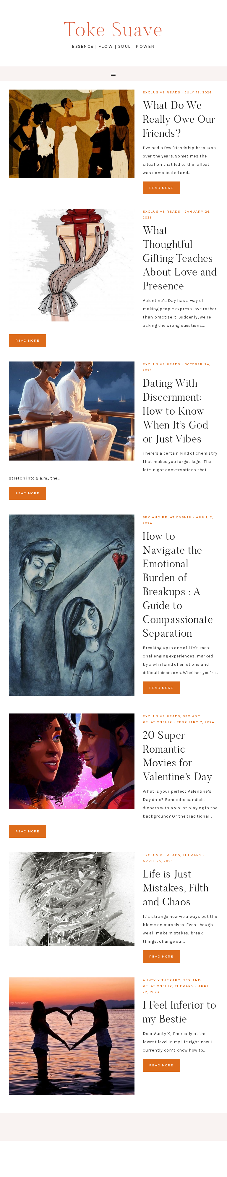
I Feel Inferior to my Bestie (179, 1011)
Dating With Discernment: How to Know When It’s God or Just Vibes (175, 410)
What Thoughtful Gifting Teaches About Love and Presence (180, 258)
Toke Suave (113, 29)
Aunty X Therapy (162, 980)
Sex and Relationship (167, 517)
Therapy (192, 855)
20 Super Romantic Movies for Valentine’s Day (178, 755)
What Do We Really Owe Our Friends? (179, 119)
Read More (161, 188)
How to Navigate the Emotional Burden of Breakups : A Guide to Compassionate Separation (178, 584)
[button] (113, 73)
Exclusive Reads (161, 92)
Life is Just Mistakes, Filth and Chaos (176, 887)
